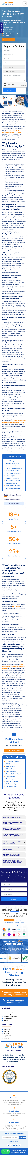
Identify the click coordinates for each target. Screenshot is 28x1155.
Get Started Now (10, 90)
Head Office (14, 1098)
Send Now (14, 899)
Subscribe (22, 1138)
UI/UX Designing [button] (19, 920)
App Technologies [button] (8, 922)
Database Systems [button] (19, 922)
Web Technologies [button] (9, 920)
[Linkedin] (14, 1145)
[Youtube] (17, 1145)
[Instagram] (11, 1145)
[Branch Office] (14, 1108)
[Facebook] (8, 1145)
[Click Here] (24, 3)
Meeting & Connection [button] (19, 925)
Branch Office (14, 1111)
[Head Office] (14, 1094)
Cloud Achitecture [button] (7, 925)
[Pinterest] (20, 1145)
